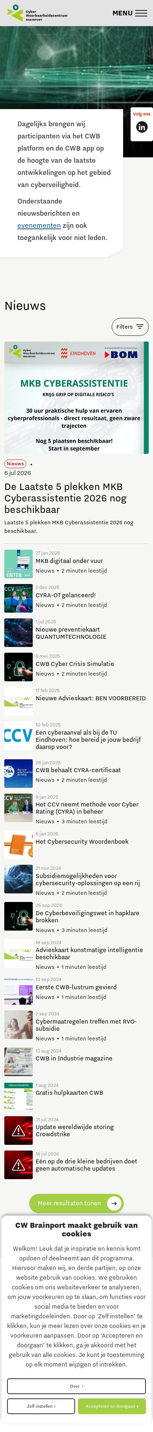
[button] (129, 13)
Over (75, 1386)
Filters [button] (124, 327)
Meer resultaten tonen (69, 1203)
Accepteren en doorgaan (110, 1406)
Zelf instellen (40, 1406)
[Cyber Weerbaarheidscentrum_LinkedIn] (142, 127)
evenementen (39, 226)
